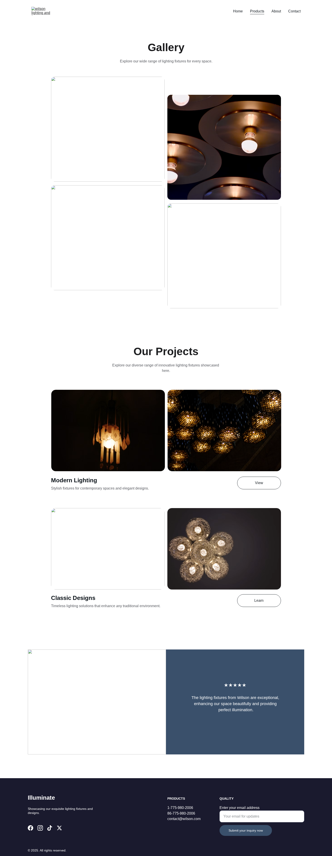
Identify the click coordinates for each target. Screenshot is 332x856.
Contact (294, 11)
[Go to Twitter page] (59, 828)
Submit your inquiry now (246, 830)
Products (257, 11)
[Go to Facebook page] (30, 828)
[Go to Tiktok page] (49, 828)
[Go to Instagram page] (40, 828)
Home (238, 11)
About (276, 11)
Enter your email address (240, 808)
